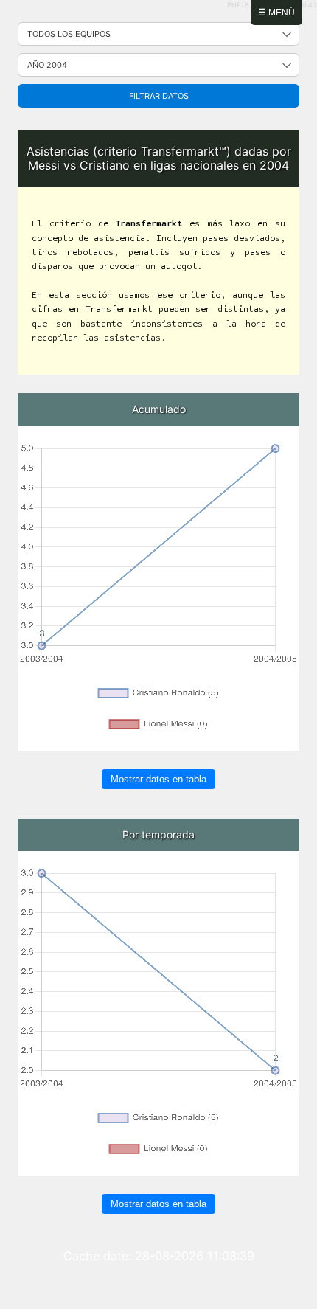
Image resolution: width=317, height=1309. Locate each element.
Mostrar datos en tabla (158, 779)
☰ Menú (276, 12)
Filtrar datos (159, 96)
